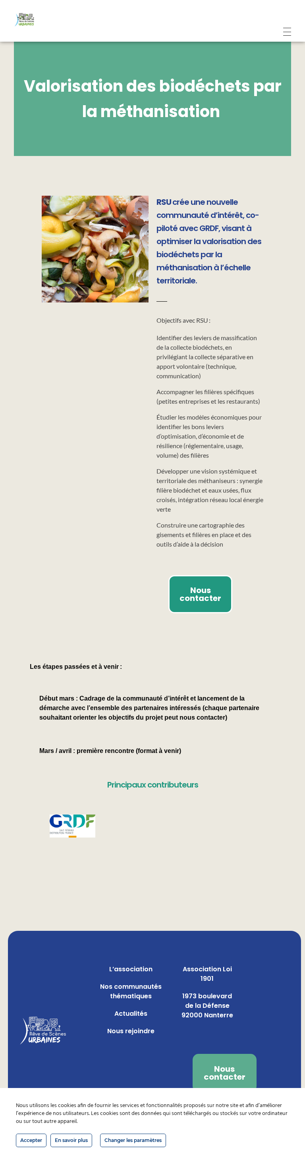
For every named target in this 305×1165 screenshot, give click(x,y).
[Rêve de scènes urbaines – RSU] (35, 20)
